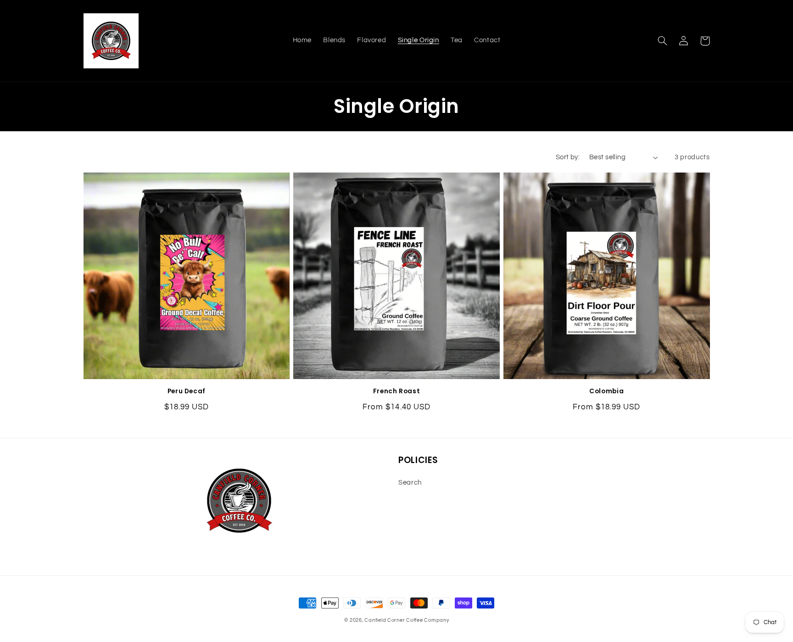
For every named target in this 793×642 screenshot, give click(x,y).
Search (410, 482)
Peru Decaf (187, 391)
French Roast (396, 391)
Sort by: (568, 157)
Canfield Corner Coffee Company (406, 620)
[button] (662, 40)
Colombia (606, 391)
